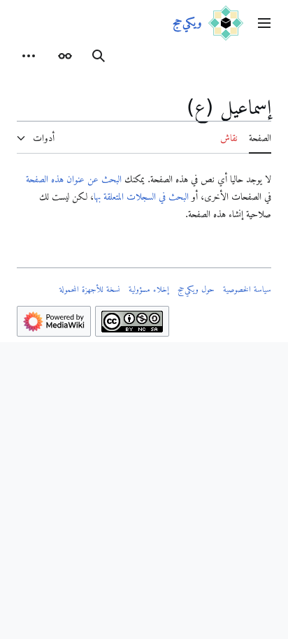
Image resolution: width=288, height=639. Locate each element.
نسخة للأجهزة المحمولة (89, 289)
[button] (264, 23)
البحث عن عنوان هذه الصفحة (74, 178)
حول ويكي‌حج (196, 289)
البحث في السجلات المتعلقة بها (141, 196)
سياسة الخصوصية (247, 289)
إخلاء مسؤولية (149, 289)
